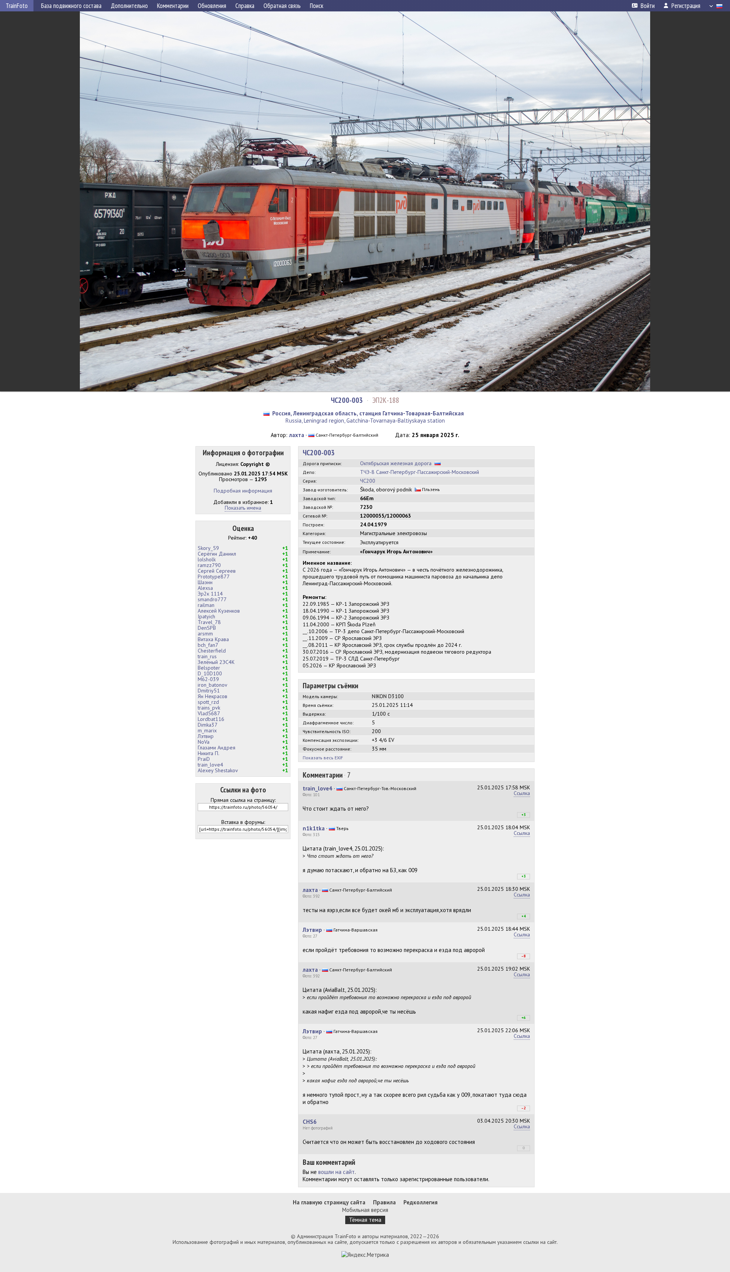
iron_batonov (212, 684)
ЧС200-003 (347, 400)
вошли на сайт (336, 1171)
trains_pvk (209, 707)
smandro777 (212, 599)
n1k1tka (314, 828)
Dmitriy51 (209, 690)
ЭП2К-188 (385, 400)
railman (206, 605)
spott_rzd (208, 702)
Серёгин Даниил (217, 553)
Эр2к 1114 (210, 593)
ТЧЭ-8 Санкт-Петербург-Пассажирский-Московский (419, 472)
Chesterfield (212, 650)
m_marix (207, 730)
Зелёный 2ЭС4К (216, 662)
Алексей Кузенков (219, 610)
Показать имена (243, 507)
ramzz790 (209, 565)
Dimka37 (207, 724)
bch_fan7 (208, 645)
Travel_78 (209, 622)
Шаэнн (205, 582)
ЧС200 (367, 480)
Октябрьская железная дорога (396, 463)
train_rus (207, 656)
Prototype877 (214, 576)
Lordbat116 (211, 719)
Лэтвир (206, 736)
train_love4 (210, 764)
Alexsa (205, 588)
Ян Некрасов (212, 696)
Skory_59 (208, 548)
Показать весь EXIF (323, 757)
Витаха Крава (213, 639)
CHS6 (310, 1121)
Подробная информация (243, 490)
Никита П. (208, 753)
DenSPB (207, 627)
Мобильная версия (365, 1209)
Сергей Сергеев (217, 570)
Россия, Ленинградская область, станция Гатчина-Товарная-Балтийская (368, 413)
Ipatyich (206, 616)
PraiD (204, 759)
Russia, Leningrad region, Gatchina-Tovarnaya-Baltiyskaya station (365, 420)
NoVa (203, 741)
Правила (384, 1202)
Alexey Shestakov (218, 770)
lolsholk (207, 559)
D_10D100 (210, 673)
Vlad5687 (209, 713)
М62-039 (208, 679)
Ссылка (522, 793)
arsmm (205, 633)
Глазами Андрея (216, 747)
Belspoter (209, 667)
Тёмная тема (365, 1219)
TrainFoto (17, 6)
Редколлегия (420, 1202)
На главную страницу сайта (329, 1202)
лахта (296, 435)
